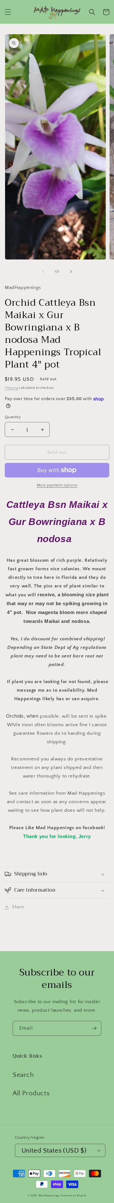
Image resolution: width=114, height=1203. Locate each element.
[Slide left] (43, 271)
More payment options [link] (57, 485)
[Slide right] (71, 271)
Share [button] (18, 907)
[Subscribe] (94, 1028)
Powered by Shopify (73, 1195)
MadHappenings (49, 1195)
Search (23, 1074)
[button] (8, 12)
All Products (31, 1093)
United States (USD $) (54, 1150)
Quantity (13, 417)
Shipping (11, 388)
